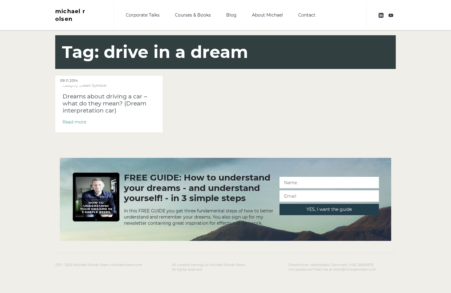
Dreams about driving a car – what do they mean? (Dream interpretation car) (105, 103)
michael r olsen (70, 15)
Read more (74, 122)
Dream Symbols (92, 85)
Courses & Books (193, 15)
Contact (306, 15)
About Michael (267, 15)
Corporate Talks (143, 15)
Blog (231, 15)
